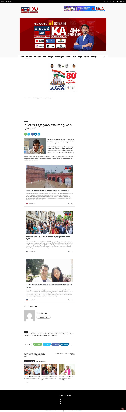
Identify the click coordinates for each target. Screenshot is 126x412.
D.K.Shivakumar (40, 331)
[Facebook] (104, 1)
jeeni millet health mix (58, 331)
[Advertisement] (49, 110)
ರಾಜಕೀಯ (30, 98)
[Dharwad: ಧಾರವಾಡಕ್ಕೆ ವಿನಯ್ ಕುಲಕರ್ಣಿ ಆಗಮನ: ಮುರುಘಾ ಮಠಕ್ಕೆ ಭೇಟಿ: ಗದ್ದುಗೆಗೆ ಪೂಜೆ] (49, 370)
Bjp (29, 331)
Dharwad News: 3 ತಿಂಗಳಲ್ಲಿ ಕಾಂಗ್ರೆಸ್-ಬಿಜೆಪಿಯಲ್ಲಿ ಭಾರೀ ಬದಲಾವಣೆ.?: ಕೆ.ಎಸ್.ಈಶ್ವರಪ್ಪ (66, 378)
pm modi (34, 335)
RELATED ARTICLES (29, 361)
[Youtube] (113, 1)
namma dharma (70, 333)
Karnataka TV (51, 410)
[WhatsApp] (25, 134)
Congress (33, 331)
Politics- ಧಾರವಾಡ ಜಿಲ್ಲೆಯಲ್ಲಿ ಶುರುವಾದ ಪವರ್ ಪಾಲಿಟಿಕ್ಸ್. (65, 353)
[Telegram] (38, 134)
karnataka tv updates (45, 333)
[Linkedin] (35, 134)
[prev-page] (25, 382)
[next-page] (27, 382)
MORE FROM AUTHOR (41, 361)
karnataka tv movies (35, 333)
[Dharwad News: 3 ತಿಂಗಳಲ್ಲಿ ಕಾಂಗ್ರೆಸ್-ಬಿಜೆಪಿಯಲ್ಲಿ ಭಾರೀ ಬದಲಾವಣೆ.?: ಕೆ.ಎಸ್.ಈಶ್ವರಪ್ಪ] (67, 370)
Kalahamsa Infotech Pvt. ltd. (75, 410)
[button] (104, 57)
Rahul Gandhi (40, 335)
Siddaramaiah (47, 335)
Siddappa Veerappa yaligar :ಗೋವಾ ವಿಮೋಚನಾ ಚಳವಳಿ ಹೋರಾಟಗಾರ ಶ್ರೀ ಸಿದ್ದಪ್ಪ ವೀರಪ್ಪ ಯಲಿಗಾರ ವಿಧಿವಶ (34, 354)
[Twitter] (110, 1)
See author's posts (43, 317)
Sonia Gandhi (54, 335)
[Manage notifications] (122, 409)
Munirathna (63, 333)
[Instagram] (107, 1)
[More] (70, 344)
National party (27, 335)
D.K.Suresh (47, 331)
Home (25, 98)
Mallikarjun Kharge (55, 333)
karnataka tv (27, 333)
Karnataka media (67, 331)
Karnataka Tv (41, 313)
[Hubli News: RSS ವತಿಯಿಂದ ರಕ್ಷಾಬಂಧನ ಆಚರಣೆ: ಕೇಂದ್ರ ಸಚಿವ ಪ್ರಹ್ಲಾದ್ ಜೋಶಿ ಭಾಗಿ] (32, 370)
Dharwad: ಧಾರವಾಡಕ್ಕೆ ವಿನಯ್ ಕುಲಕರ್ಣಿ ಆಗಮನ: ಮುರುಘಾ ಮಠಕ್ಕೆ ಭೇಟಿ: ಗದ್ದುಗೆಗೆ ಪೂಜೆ (49, 378)
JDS (51, 331)
